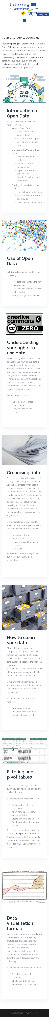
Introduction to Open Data (23, 113)
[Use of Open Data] (24, 235)
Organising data (23, 472)
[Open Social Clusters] (24, 8)
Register (43, 14)
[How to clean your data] (24, 607)
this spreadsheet (23, 833)
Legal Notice (17, 1013)
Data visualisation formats (20, 923)
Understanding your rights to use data (23, 347)
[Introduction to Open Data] (24, 88)
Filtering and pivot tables (20, 774)
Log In (32, 14)
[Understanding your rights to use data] (24, 324)
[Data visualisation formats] (24, 887)
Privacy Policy (31, 1013)
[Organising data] (24, 450)
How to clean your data (21, 640)
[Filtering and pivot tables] (24, 751)
